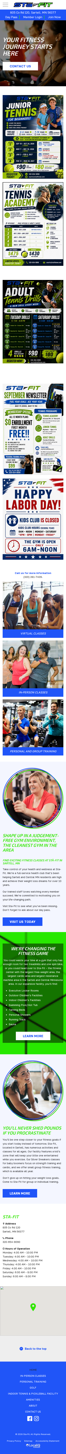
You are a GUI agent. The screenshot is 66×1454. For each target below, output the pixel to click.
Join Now (54, 17)
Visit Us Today (22, 922)
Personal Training (33, 1381)
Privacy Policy (14, 1441)
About (33, 1405)
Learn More (33, 1036)
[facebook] (30, 1418)
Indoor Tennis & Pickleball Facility (33, 1393)
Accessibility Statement (47, 1441)
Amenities (33, 1399)
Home (33, 1369)
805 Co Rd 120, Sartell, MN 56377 (33, 12)
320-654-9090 (11, 1241)
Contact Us (20, 66)
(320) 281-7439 (32, 576)
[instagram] (36, 1418)
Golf (33, 1387)
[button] (33, 1307)
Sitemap (28, 1441)
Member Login (32, 17)
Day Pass (11, 17)
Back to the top (35, 1348)
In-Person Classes (33, 1375)
